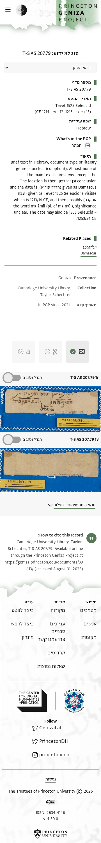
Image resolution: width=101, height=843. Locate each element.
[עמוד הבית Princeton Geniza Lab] (69, 701)
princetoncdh (54, 755)
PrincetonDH (53, 741)
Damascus (89, 253)
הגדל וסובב (32, 377)
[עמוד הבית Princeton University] (50, 833)
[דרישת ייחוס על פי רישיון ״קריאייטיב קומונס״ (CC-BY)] (50, 803)
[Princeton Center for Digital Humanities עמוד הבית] (32, 700)
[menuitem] (88, 610)
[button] (78, 15)
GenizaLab (51, 728)
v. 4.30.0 (50, 819)
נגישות (50, 779)
